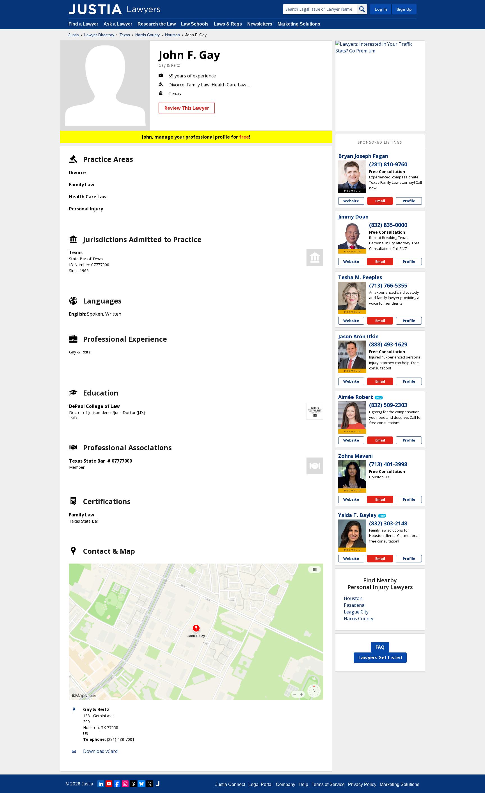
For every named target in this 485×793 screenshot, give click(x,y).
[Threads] (133, 783)
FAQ (380, 647)
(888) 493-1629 (388, 344)
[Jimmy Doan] (352, 235)
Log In (381, 9)
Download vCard (100, 751)
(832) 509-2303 (388, 405)
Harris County (147, 35)
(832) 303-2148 (388, 523)
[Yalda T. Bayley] (352, 534)
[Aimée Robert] (352, 415)
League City (356, 612)
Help (303, 784)
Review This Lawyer (186, 108)
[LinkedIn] (100, 783)
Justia (73, 35)
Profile (409, 200)
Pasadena (354, 605)
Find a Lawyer (83, 24)
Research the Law (157, 24)
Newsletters (259, 24)
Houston (172, 35)
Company (285, 784)
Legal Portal (260, 784)
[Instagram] (125, 783)
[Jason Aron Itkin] (352, 355)
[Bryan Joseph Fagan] (352, 174)
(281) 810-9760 (388, 164)
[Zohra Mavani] (352, 474)
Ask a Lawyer (118, 24)
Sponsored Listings (380, 142)
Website (351, 200)
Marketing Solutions (299, 24)
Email (380, 200)
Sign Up (404, 9)
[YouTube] (109, 783)
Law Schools (195, 24)
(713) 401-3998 (388, 464)
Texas (125, 35)
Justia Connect (230, 784)
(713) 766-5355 (388, 285)
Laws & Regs (228, 24)
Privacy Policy (362, 784)
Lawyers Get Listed (380, 657)
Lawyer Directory (99, 35)
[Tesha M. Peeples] (352, 296)
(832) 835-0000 (388, 225)
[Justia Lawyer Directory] (95, 9)
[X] (149, 783)
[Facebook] (117, 783)
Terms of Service (328, 784)
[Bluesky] (141, 783)
